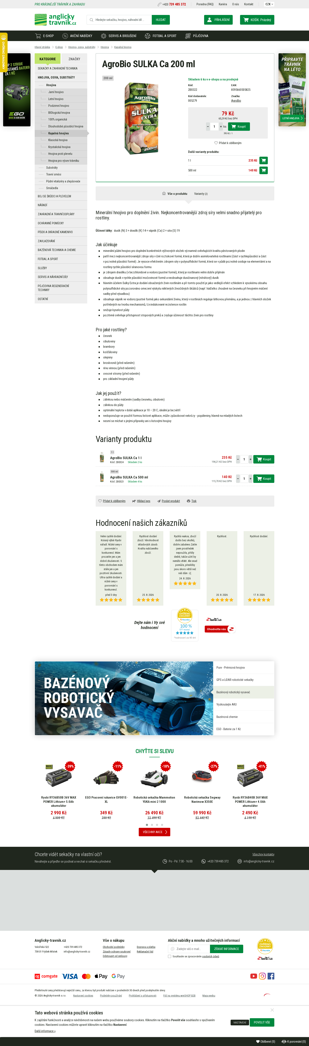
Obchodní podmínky (113, 946)
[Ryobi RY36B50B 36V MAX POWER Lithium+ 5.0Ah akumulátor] (58, 777)
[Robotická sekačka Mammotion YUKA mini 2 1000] (154, 777)
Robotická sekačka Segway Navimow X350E (202, 800)
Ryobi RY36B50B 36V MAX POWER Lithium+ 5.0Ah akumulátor (58, 802)
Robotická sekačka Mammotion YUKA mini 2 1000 (154, 800)
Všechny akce (152, 832)
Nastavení (240, 1022)
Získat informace (226, 949)
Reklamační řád (145, 951)
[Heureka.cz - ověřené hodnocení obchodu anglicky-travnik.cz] (184, 625)
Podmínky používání (111, 995)
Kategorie (48, 59)
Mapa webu (208, 995)
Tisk (194, 501)
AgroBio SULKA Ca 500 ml (129, 477)
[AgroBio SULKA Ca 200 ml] (142, 117)
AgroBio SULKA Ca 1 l (125, 458)
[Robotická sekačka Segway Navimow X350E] (202, 777)
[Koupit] (263, 160)
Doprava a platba (146, 946)
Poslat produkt (171, 501)
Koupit (242, 126)
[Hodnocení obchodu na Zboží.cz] (220, 629)
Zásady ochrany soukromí (117, 951)
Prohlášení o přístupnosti (142, 995)
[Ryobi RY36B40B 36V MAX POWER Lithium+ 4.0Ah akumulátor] (250, 777)
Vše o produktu (177, 194)
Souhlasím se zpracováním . (196, 956)
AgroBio (236, 101)
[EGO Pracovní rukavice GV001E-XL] (106, 777)
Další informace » (45, 1031)
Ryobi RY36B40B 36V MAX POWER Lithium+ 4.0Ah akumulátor (250, 802)
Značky (74, 59)
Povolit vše (262, 1022)
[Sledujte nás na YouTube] (253, 978)
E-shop (48, 36)
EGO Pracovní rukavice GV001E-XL (106, 800)
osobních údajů (210, 956)
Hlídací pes (143, 501)
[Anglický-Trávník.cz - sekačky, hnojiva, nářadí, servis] (55, 24)
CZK (268, 4)
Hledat (161, 20)
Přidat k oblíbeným (230, 143)
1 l (189, 160)
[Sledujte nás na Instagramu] (262, 978)
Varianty (201, 194)
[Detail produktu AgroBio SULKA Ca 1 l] (102, 457)
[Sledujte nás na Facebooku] (271, 978)
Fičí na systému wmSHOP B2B (179, 995)
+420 (174, 4)
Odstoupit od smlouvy (115, 956)
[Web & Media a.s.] (267, 995)
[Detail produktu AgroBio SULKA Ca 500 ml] (102, 476)
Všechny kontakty (263, 854)
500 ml (192, 170)
